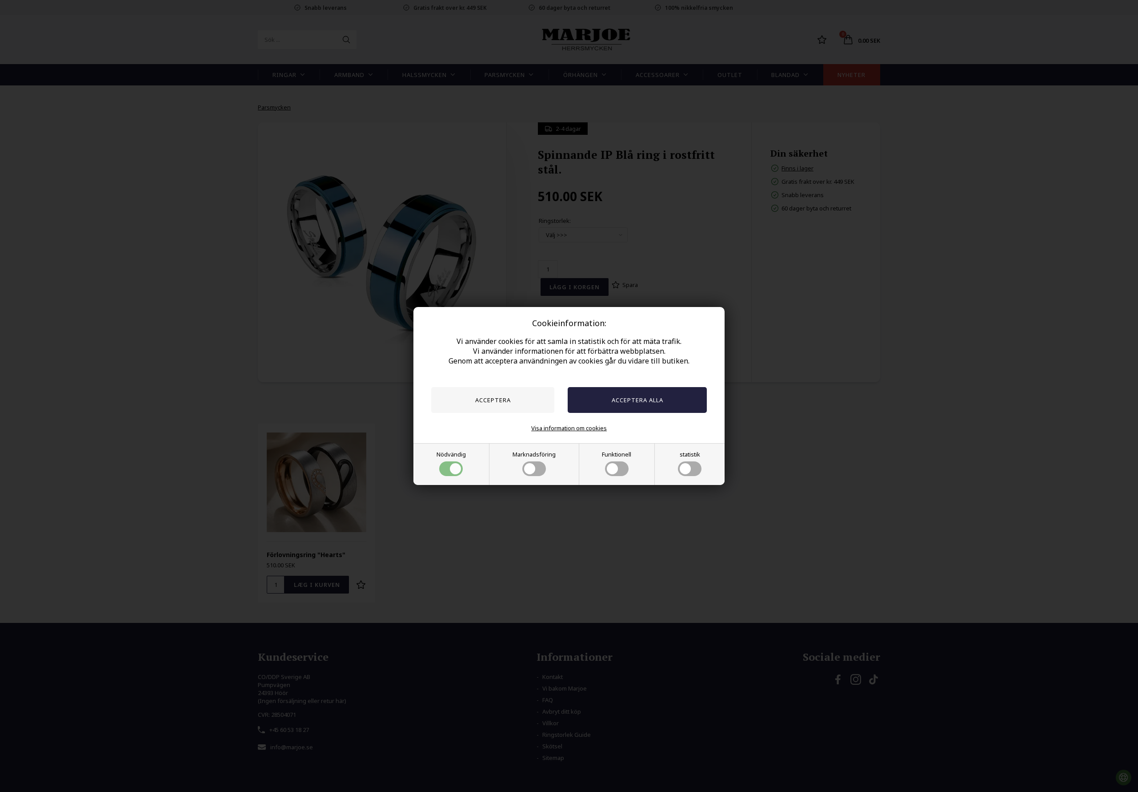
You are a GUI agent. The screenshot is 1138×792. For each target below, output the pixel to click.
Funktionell (616, 454)
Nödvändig (451, 454)
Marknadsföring (534, 454)
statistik (690, 454)
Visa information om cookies (569, 428)
